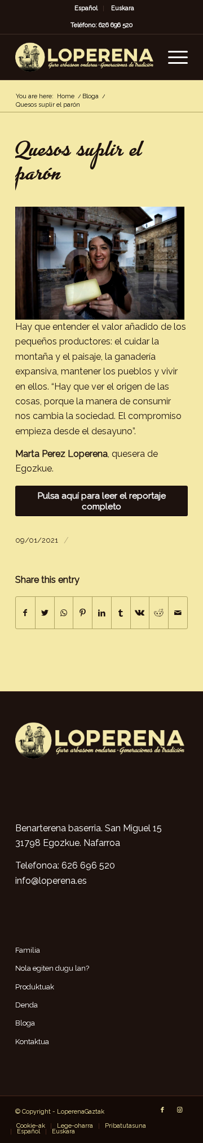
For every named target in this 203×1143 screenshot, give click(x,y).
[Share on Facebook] (25, 613)
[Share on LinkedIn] (101, 613)
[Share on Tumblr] (121, 613)
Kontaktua (32, 1041)
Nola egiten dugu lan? (52, 968)
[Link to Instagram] (179, 1110)
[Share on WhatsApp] (64, 613)
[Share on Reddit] (158, 613)
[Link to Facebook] (162, 1110)
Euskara (122, 8)
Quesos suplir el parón (78, 164)
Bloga (25, 1023)
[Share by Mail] (178, 613)
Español (86, 8)
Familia (27, 950)
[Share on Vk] (140, 613)
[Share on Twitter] (45, 613)
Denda (26, 1005)
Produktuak (34, 987)
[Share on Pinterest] (82, 613)
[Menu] (172, 57)
